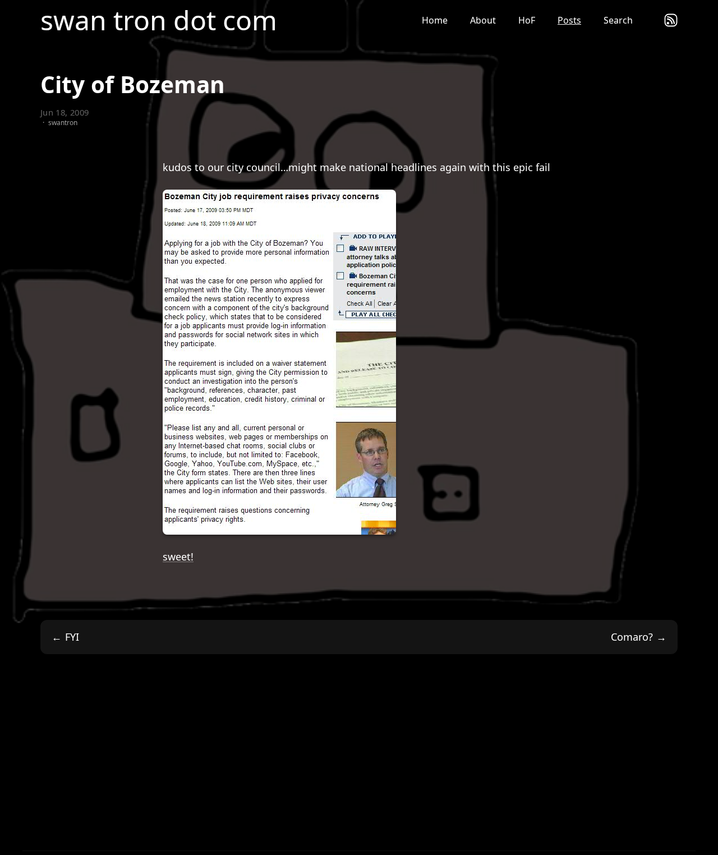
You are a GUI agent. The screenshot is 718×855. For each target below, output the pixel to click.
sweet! (178, 556)
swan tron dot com (158, 20)
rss (671, 20)
